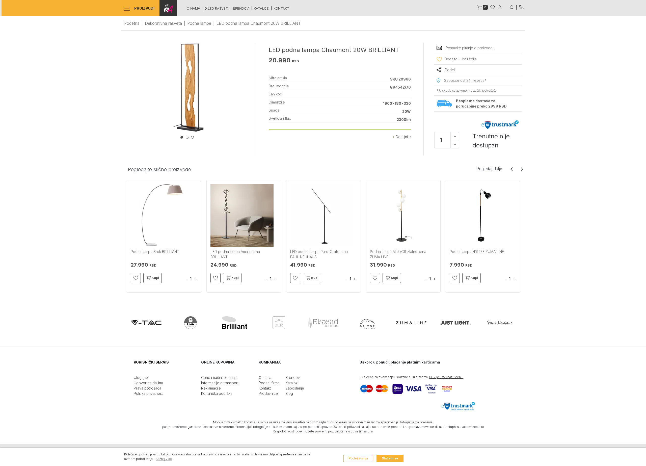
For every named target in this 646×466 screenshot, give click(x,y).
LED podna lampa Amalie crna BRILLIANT (235, 254)
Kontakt (281, 8)
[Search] (513, 6)
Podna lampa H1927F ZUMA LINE (477, 251)
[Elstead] (323, 322)
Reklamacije (211, 388)
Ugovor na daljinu (148, 383)
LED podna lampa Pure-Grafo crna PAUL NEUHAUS (319, 254)
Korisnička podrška (216, 393)
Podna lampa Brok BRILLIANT (155, 251)
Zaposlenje (294, 388)
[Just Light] (455, 322)
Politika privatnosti (149, 393)
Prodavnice (268, 393)
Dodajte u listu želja (460, 59)
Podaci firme (269, 383)
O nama (193, 8)
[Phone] (521, 6)
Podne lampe (199, 23)
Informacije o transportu (220, 383)
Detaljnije (403, 137)
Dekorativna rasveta (163, 23)
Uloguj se (141, 377)
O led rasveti (216, 8)
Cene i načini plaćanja (219, 377)
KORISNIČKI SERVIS (151, 362)
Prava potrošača (147, 388)
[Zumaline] (411, 322)
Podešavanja (358, 458)
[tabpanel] (188, 88)
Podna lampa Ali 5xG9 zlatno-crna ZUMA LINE (398, 254)
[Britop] (367, 322)
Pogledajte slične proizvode (159, 169)
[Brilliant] (235, 322)
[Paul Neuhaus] (499, 322)
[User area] (499, 6)
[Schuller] (190, 322)
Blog (289, 393)
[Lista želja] (492, 6)
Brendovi (241, 8)
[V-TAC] (146, 322)
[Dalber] (279, 322)
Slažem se (390, 458)
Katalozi (261, 8)
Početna (132, 23)
